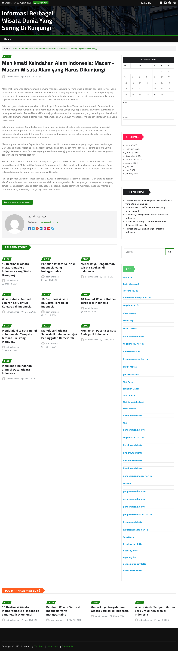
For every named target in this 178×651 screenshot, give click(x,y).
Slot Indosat (129, 395)
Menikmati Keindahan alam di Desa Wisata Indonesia (17, 369)
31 (162, 94)
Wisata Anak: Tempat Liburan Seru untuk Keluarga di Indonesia (17, 302)
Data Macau (129, 408)
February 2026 (132, 149)
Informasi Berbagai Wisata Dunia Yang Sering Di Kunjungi (27, 20)
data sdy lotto (130, 550)
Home (7, 38)
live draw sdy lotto (132, 544)
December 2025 (133, 156)
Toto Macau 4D (131, 290)
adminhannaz (13, 76)
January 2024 (131, 173)
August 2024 (131, 163)
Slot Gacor (128, 382)
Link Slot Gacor (131, 388)
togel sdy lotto (130, 557)
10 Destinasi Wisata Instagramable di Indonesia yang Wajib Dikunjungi (16, 269)
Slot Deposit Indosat (133, 402)
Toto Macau (129, 537)
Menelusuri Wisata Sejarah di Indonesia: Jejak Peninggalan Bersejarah (59, 334)
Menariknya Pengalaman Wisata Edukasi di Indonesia (98, 267)
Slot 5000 (127, 277)
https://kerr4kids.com (48, 222)
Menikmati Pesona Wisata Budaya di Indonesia (98, 332)
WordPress (39, 646)
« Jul (125, 102)
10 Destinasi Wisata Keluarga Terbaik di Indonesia (54, 302)
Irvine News (52, 646)
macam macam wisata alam (18, 202)
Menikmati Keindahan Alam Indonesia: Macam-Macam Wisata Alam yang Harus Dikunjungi (55, 48)
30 (155, 94)
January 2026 (131, 152)
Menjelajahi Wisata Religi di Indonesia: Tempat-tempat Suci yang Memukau (19, 336)
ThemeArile (67, 646)
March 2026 (131, 145)
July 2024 (129, 166)
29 (147, 94)
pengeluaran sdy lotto (134, 563)
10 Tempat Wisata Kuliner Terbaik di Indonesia (98, 301)
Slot (125, 423)
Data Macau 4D (131, 284)
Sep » (125, 117)
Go (169, 251)
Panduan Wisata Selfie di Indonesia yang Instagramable (58, 267)
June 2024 (130, 170)
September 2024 (133, 159)
